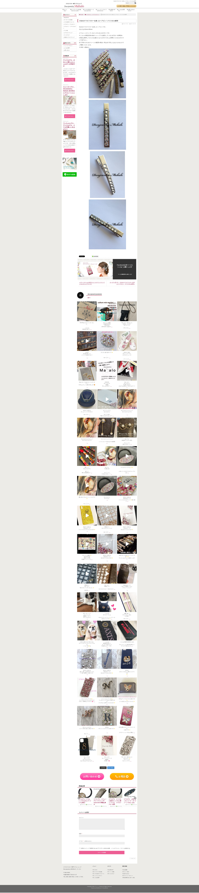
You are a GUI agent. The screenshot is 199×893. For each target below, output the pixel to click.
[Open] (87, 311)
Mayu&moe (66, 17)
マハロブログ (67, 35)
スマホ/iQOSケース (89, 10)
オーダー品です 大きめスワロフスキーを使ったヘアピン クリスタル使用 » (122, 283)
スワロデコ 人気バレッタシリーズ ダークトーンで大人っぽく (130, 800)
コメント (81, 817)
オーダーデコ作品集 (76, 10)
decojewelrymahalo (87, 303)
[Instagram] (95, 319)
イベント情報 (111, 871)
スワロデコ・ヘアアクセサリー (92, 14)
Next (135, 798)
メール (80, 841)
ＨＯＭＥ (95, 869)
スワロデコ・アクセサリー (69, 24)
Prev (79, 798)
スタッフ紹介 (126, 871)
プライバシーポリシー (128, 875)
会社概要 (125, 869)
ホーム (65, 10)
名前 (80, 833)
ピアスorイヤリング (68, 32)
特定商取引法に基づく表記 (129, 877)
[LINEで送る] (95, 256)
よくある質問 (121, 10)
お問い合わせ (131, 10)
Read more (70, 79)
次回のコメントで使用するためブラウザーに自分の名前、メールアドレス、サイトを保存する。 (106, 848)
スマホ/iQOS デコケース (69, 22)
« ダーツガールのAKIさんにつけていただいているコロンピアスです (92, 283)
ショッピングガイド (102, 10)
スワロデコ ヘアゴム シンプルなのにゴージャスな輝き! (85, 800)
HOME (81, 14)
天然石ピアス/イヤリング (69, 37)
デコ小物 (66, 30)
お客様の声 (112, 10)
